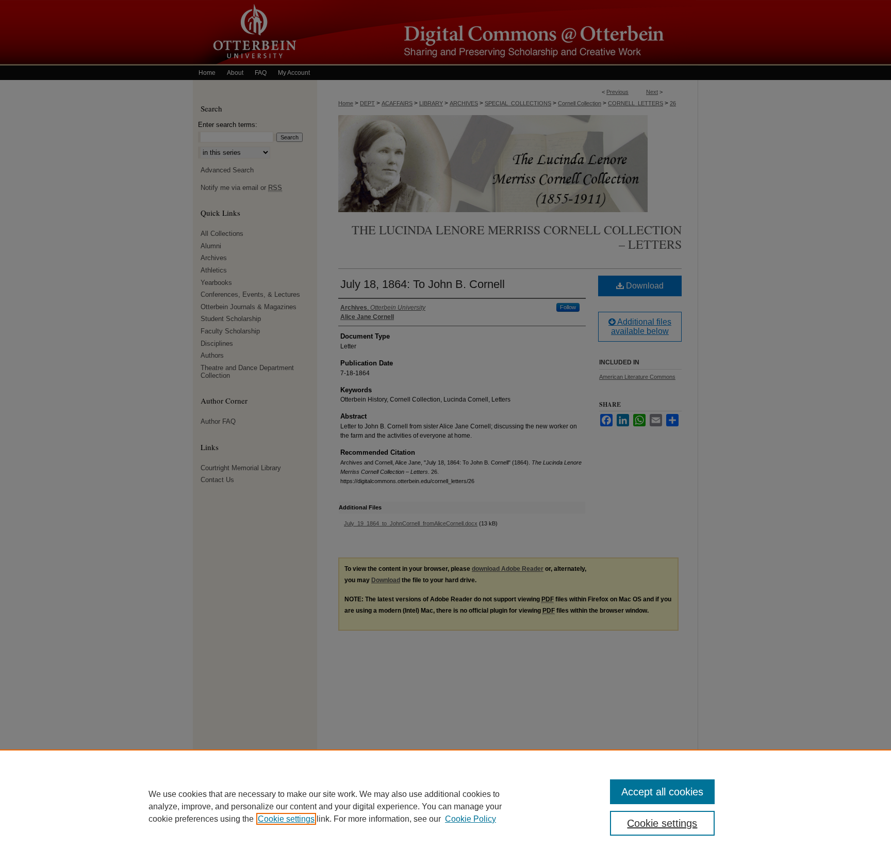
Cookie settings (286, 818)
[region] (445, 806)
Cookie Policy (470, 818)
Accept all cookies (662, 791)
